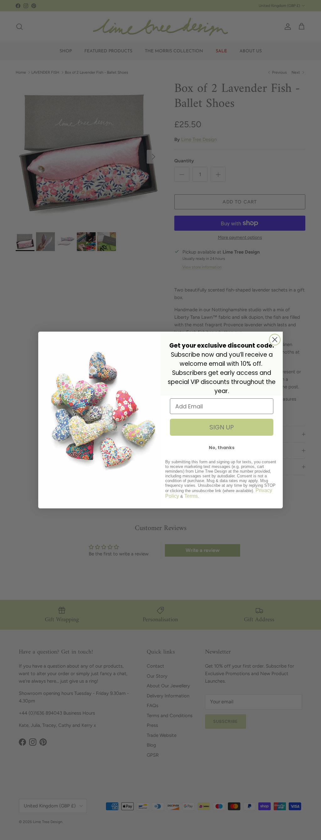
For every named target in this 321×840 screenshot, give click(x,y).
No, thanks (221, 447)
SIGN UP (221, 427)
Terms (191, 496)
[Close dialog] (274, 339)
